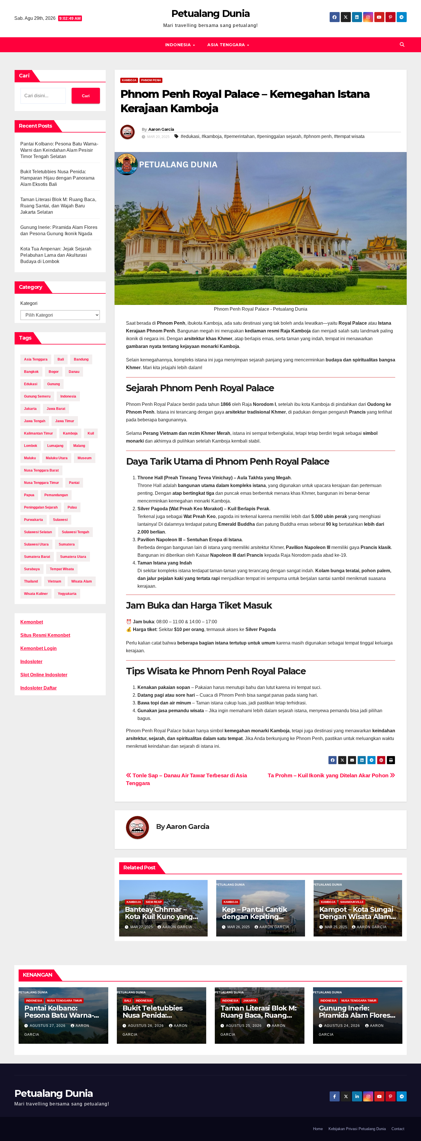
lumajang (55, 446)
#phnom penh (318, 136)
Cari (24, 76)
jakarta (30, 409)
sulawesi (60, 520)
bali (61, 359)
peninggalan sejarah (41, 507)
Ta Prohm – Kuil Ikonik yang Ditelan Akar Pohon (329, 775)
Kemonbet (31, 622)
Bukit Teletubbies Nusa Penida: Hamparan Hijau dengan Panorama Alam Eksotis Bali (57, 178)
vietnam (54, 581)
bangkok (31, 372)
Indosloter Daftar (38, 688)
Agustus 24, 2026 (342, 1026)
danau (74, 372)
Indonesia (178, 44)
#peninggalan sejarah (279, 136)
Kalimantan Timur (38, 433)
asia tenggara (36, 359)
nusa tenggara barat (41, 470)
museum (85, 458)
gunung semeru (37, 396)
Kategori (29, 303)
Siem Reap (154, 902)
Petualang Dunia (210, 13)
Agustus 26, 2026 (146, 1026)
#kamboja (212, 136)
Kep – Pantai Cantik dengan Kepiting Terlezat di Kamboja (255, 916)
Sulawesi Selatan (38, 532)
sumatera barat (37, 557)
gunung (53, 384)
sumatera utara (73, 557)
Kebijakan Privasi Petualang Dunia (357, 1129)
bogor (54, 372)
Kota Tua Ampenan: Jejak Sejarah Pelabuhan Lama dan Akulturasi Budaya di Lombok (55, 255)
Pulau (72, 507)
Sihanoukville (352, 902)
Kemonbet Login (38, 648)
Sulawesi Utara (36, 544)
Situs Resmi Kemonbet (45, 635)
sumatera (67, 544)
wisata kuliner (36, 594)
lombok (30, 446)
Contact (398, 1129)
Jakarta (249, 1000)
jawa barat (56, 409)
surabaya (32, 569)
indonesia (68, 396)
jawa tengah (34, 421)
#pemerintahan (239, 136)
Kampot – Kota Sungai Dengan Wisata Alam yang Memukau (356, 916)
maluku (30, 458)
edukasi (30, 384)
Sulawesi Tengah (75, 532)
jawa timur (64, 421)
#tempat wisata (349, 136)
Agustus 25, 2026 (244, 1026)
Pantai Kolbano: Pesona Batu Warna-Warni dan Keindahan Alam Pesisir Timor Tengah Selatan (59, 150)
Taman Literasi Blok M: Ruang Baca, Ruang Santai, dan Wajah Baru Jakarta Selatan (58, 206)
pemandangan (56, 495)
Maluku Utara (57, 458)
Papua (29, 495)
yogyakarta (67, 594)
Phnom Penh (151, 80)
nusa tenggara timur (41, 483)
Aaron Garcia (161, 129)
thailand (31, 581)
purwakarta (33, 520)
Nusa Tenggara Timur (64, 1000)
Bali (127, 1000)
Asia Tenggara (226, 44)
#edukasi (190, 136)
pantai (74, 483)
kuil (91, 433)
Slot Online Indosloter (43, 674)
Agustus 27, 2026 (48, 1026)
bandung (81, 359)
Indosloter (31, 661)
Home (318, 1129)
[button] (402, 44)
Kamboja (129, 80)
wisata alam (81, 581)
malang (79, 446)
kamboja (70, 433)
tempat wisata (62, 569)
